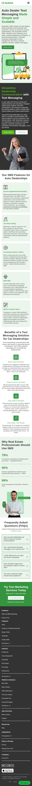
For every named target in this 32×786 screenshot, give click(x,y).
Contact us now (16, 530)
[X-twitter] (6, 765)
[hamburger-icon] (28, 3)
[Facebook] (3, 765)
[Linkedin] (9, 765)
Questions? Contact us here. (16, 602)
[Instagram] (12, 765)
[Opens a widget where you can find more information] (24, 783)
